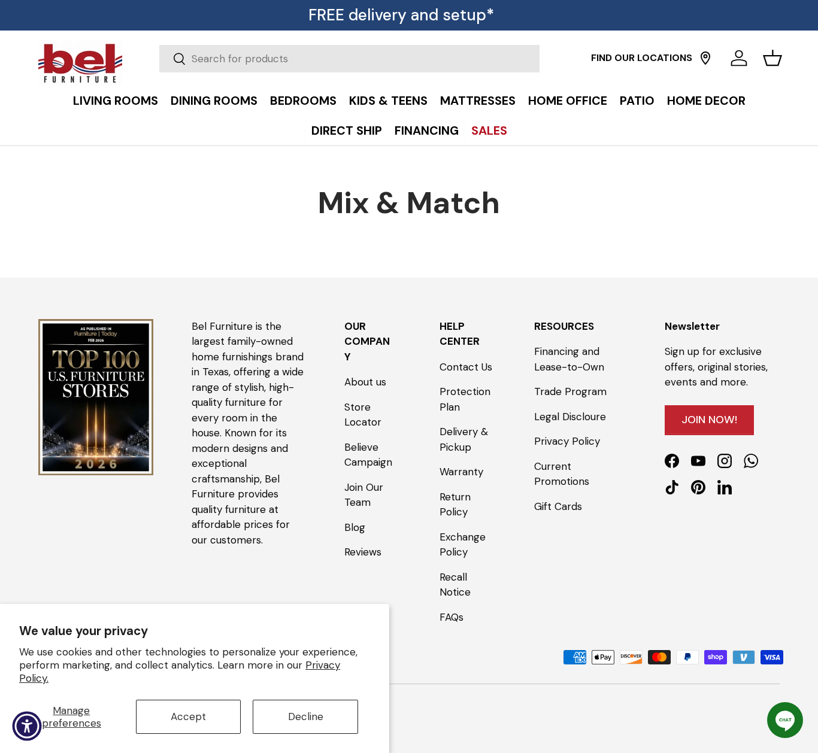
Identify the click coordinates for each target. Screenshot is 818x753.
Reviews (362, 551)
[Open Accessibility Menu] (27, 726)
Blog (354, 527)
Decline (305, 716)
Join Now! (709, 419)
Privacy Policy (567, 441)
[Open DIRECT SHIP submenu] (806, 88)
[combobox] (349, 58)
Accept (188, 716)
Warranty (461, 471)
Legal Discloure (570, 416)
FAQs (451, 617)
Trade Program (570, 391)
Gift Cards (558, 506)
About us (365, 381)
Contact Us (466, 367)
